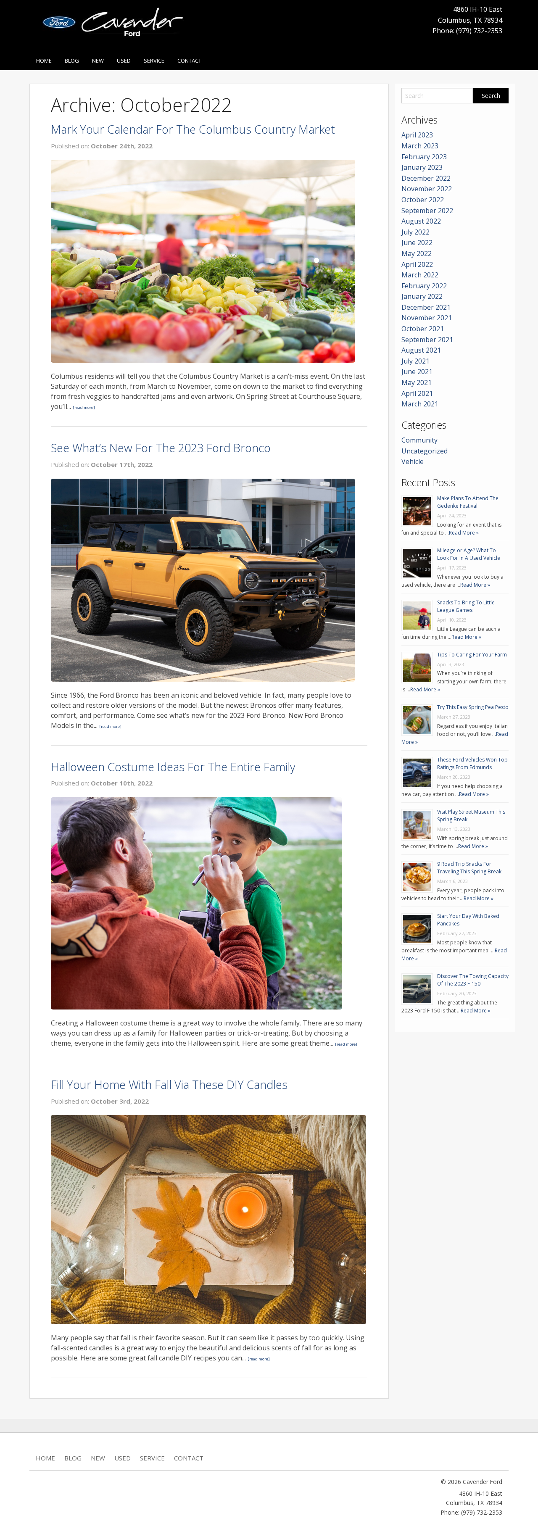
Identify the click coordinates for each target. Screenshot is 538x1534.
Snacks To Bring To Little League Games (466, 606)
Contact (189, 60)
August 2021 (421, 350)
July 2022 (415, 232)
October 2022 (422, 199)
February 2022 (424, 285)
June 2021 (417, 371)
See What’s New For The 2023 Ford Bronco (161, 448)
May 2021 (416, 382)
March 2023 (419, 145)
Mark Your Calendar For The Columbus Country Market (193, 129)
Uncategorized (424, 451)
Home (44, 60)
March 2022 (419, 274)
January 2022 (422, 296)
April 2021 (417, 393)
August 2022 (421, 221)
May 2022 (416, 253)
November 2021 (426, 317)
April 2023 (417, 135)
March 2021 (419, 404)
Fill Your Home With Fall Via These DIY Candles (169, 1084)
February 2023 (424, 156)
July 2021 (415, 361)
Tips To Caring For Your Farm (472, 654)
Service (154, 60)
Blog (72, 60)
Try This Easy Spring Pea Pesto (473, 707)
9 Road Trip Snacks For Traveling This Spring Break (469, 867)
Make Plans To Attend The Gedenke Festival (467, 502)
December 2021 (426, 307)
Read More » (464, 532)
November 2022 (426, 188)
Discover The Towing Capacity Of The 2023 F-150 (473, 980)
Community (419, 440)
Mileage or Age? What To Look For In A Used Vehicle (468, 554)
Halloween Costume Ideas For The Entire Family (173, 767)
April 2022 (417, 264)
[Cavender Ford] (116, 24)
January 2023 (422, 167)
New (98, 60)
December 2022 (426, 178)
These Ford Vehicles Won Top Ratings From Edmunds (472, 763)
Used (124, 60)
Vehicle (412, 461)
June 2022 (417, 242)
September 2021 (427, 339)
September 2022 (427, 210)
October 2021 (422, 328)
